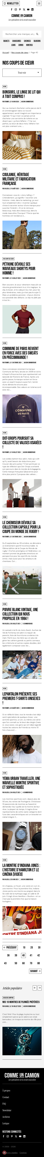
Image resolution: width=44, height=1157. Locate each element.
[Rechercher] (37, 34)
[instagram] (16, 9)
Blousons (37, 41)
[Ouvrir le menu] (39, 3)
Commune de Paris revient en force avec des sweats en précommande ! (20, 353)
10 (24, 947)
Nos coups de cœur (19, 52)
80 (38, 963)
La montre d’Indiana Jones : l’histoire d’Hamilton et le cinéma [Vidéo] (21, 870)
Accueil (5, 52)
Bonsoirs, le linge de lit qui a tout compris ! (21, 94)
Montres (29, 45)
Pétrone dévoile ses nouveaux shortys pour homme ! (18, 269)
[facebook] (12, 9)
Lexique (5, 1123)
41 (31, 955)
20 (31, 947)
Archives (6, 1117)
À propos (6, 1090)
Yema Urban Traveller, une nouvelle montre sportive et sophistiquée (21, 783)
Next (40, 987)
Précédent (11, 947)
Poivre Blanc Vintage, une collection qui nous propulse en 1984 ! (20, 614)
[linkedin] (32, 9)
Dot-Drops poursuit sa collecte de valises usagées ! (21, 443)
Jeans (13, 45)
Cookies (23, 1152)
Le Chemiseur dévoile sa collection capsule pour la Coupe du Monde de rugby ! (21, 527)
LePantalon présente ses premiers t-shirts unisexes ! (21, 699)
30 (39, 947)
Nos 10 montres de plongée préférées (21, 1002)
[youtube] (28, 9)
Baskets (6, 41)
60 (23, 963)
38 (8, 955)
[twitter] (24, 9)
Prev (35, 987)
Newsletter (13, 3)
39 (16, 955)
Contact (5, 1097)
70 (31, 963)
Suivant (34, 971)
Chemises (27, 41)
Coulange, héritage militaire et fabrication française (18, 179)
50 (16, 963)
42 (38, 955)
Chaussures (16, 41)
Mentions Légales (10, 1152)
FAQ (4, 1103)
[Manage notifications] (4, 1153)
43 (5, 963)
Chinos (20, 45)
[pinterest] (20, 9)
